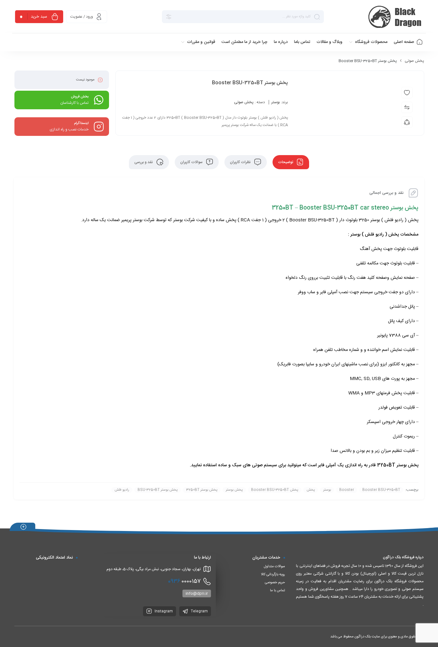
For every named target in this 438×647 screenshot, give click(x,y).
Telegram (199, 611)
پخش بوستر (407, 465)
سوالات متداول (274, 566)
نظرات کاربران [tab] (241, 162)
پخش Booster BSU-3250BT (274, 490)
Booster (346, 490)
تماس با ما (277, 590)
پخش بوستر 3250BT (201, 490)
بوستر (275, 102)
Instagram (163, 611)
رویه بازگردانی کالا (273, 574)
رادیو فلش (393, 220)
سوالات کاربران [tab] (192, 162)
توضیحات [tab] (286, 162)
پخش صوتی (414, 61)
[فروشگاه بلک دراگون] (395, 16)
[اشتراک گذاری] (407, 122)
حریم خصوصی (275, 582)
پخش (413, 220)
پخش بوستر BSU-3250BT (158, 490)
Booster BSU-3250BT (381, 490)
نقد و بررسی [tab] (144, 162)
